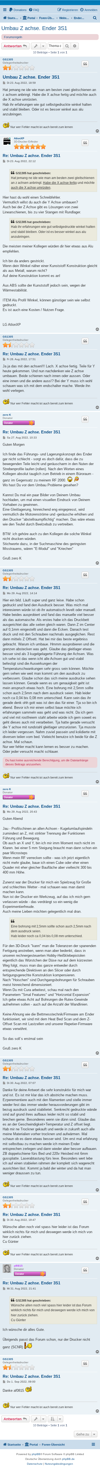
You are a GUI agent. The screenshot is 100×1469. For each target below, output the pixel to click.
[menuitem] (18, 10)
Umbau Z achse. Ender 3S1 (34, 28)
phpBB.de (68, 1458)
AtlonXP (19, 138)
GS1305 (8, 59)
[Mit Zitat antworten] (85, 64)
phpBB (36, 1454)
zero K (7, 414)
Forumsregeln (13, 37)
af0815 (18, 1265)
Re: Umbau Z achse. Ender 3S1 (31, 155)
